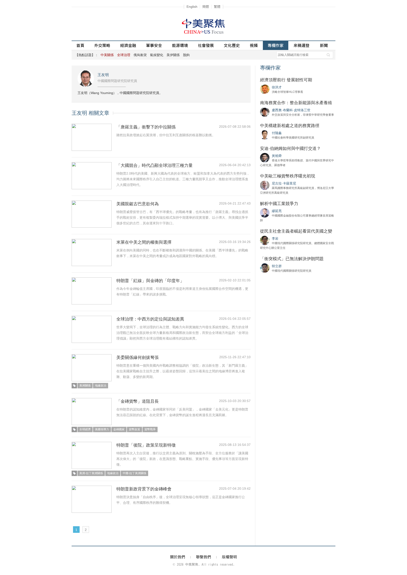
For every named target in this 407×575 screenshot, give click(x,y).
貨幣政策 (134, 429)
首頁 (80, 45)
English (192, 6)
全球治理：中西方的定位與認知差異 (150, 319)
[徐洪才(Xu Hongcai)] (264, 89)
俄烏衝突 (140, 55)
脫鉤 (186, 55)
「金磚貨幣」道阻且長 (137, 401)
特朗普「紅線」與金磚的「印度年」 (150, 280)
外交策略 (102, 45)
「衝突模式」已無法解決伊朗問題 (292, 258)
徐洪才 (277, 87)
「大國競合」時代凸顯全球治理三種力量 (154, 165)
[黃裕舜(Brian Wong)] (264, 157)
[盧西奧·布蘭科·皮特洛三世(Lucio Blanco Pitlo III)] (264, 112)
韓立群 (277, 266)
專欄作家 (276, 45)
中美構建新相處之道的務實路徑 (289, 125)
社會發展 (206, 45)
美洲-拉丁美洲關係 (91, 473)
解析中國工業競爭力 (279, 203)
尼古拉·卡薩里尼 (284, 183)
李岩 (275, 238)
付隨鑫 (277, 133)
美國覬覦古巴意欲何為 (137, 203)
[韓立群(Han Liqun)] (264, 268)
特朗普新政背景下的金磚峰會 (143, 489)
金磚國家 (119, 429)
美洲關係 (85, 385)
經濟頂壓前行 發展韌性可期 (286, 80)
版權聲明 (229, 557)
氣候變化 (156, 55)
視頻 (254, 45)
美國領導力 (102, 429)
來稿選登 (301, 45)
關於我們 (177, 557)
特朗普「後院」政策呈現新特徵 (146, 445)
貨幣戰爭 (150, 429)
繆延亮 (277, 211)
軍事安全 (154, 45)
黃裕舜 (277, 156)
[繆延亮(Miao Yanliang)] (264, 212)
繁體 (217, 6)
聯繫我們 (203, 557)
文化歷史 (232, 45)
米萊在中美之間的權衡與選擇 (143, 242)
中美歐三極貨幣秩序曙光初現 (287, 176)
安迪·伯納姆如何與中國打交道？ (290, 148)
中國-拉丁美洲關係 (134, 473)
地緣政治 (100, 385)
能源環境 (180, 45)
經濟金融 (128, 45)
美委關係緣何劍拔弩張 (137, 357)
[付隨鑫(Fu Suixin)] (264, 134)
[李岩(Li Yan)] (264, 240)
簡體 (205, 6)
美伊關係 (173, 55)
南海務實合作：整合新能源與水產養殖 (296, 102)
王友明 (103, 75)
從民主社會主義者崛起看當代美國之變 (296, 231)
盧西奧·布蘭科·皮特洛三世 (291, 110)
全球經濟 (85, 429)
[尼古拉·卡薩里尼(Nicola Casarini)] (264, 185)
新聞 (324, 45)
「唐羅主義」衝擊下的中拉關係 (146, 127)
